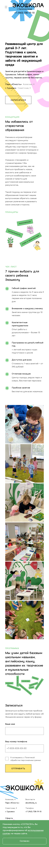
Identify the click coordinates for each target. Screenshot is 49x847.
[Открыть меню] (6, 7)
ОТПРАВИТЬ (18, 768)
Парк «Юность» (12, 803)
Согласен (24, 841)
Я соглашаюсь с (25, 759)
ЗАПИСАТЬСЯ (18, 100)
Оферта (9, 818)
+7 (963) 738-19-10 (24, 13)
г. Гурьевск (10, 812)
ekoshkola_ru (31, 803)
